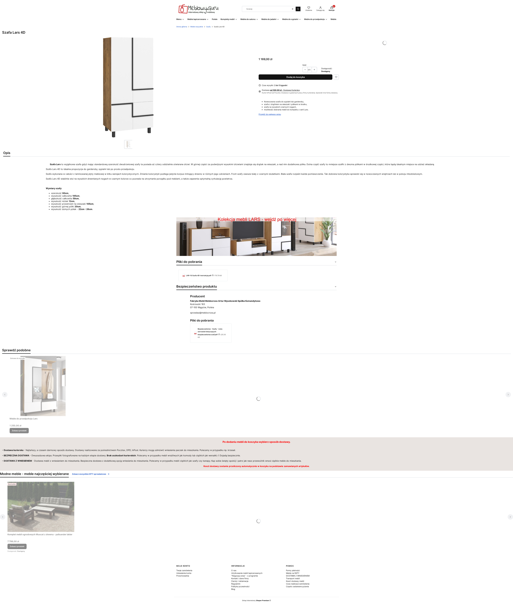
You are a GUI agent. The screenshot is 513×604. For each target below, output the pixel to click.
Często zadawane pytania (297, 586)
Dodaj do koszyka (295, 77)
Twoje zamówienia (184, 570)
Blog (233, 589)
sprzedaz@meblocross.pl (203, 312)
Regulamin (235, 584)
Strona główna (181, 27)
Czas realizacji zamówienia (297, 584)
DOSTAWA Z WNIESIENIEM (298, 576)
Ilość (304, 65)
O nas (233, 570)
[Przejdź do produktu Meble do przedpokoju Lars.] (43, 386)
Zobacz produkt (19, 430)
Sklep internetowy (255, 600)
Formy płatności (293, 570)
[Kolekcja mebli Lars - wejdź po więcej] (256, 255)
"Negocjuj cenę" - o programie (244, 576)
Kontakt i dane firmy (240, 578)
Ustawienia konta (183, 573)
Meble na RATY (292, 573)
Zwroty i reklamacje (239, 581)
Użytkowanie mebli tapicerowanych (246, 573)
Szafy (208, 27)
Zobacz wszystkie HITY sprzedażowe (89, 474)
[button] (298, 9)
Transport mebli (293, 578)
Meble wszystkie (196, 27)
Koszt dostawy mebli (295, 581)
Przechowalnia (182, 576)
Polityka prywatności (240, 586)
